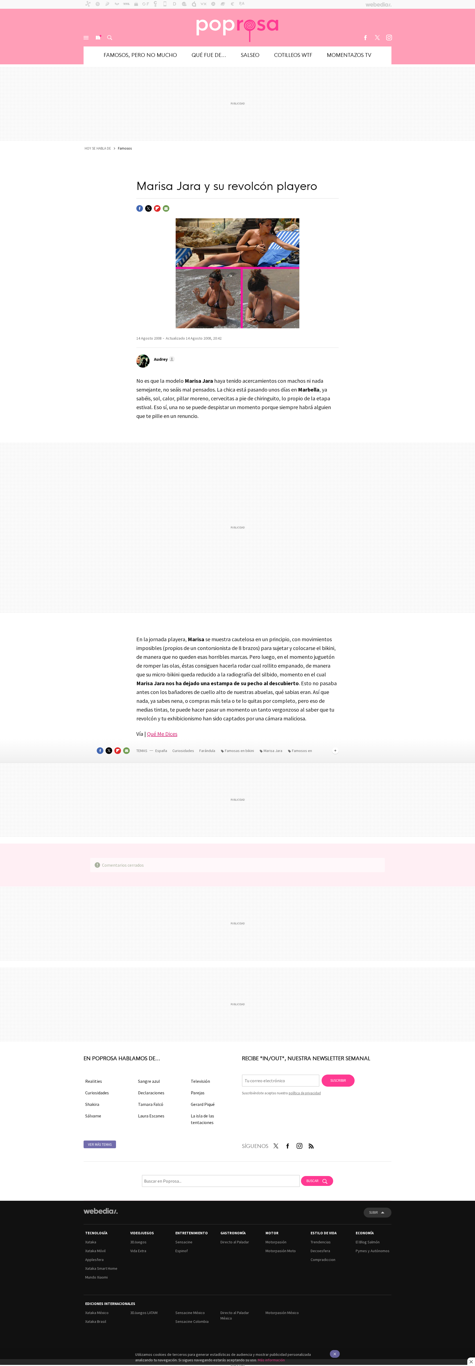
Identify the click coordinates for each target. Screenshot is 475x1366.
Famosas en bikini (239, 750)
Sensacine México (190, 1312)
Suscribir (338, 1080)
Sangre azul (149, 1081)
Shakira (92, 1104)
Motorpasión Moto (281, 1250)
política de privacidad (305, 1093)
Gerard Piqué (203, 1104)
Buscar (109, 37)
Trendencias (321, 1242)
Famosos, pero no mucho (140, 54)
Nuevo (97, 37)
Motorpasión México (282, 1312)
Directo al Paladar (234, 1242)
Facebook (365, 37)
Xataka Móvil (95, 1250)
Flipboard (157, 208)
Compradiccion (323, 1259)
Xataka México (97, 1312)
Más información (271, 1359)
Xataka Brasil (95, 1321)
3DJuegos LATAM (144, 1312)
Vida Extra (138, 1250)
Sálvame (93, 1116)
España (161, 750)
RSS (311, 1145)
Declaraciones (151, 1092)
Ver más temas (100, 1144)
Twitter (377, 37)
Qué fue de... (209, 54)
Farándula (207, 750)
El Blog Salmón (368, 1242)
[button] (163, 359)
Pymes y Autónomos (373, 1250)
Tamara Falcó (150, 1104)
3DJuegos (138, 1242)
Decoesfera (320, 1250)
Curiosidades (183, 750)
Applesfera (94, 1259)
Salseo (250, 54)
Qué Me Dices (162, 733)
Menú (86, 37)
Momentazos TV (349, 54)
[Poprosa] (237, 27)
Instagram (389, 37)
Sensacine (183, 1242)
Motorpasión (276, 1242)
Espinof (181, 1250)
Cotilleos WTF (293, 54)
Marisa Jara (273, 750)
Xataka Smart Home (101, 1268)
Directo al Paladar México (234, 1315)
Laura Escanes (151, 1116)
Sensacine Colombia (192, 1321)
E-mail (166, 208)
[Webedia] (101, 1211)
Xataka (90, 1242)
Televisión (200, 1081)
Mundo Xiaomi (96, 1277)
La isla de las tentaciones (202, 1119)
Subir (373, 1212)
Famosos (125, 148)
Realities (93, 1081)
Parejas (198, 1092)
